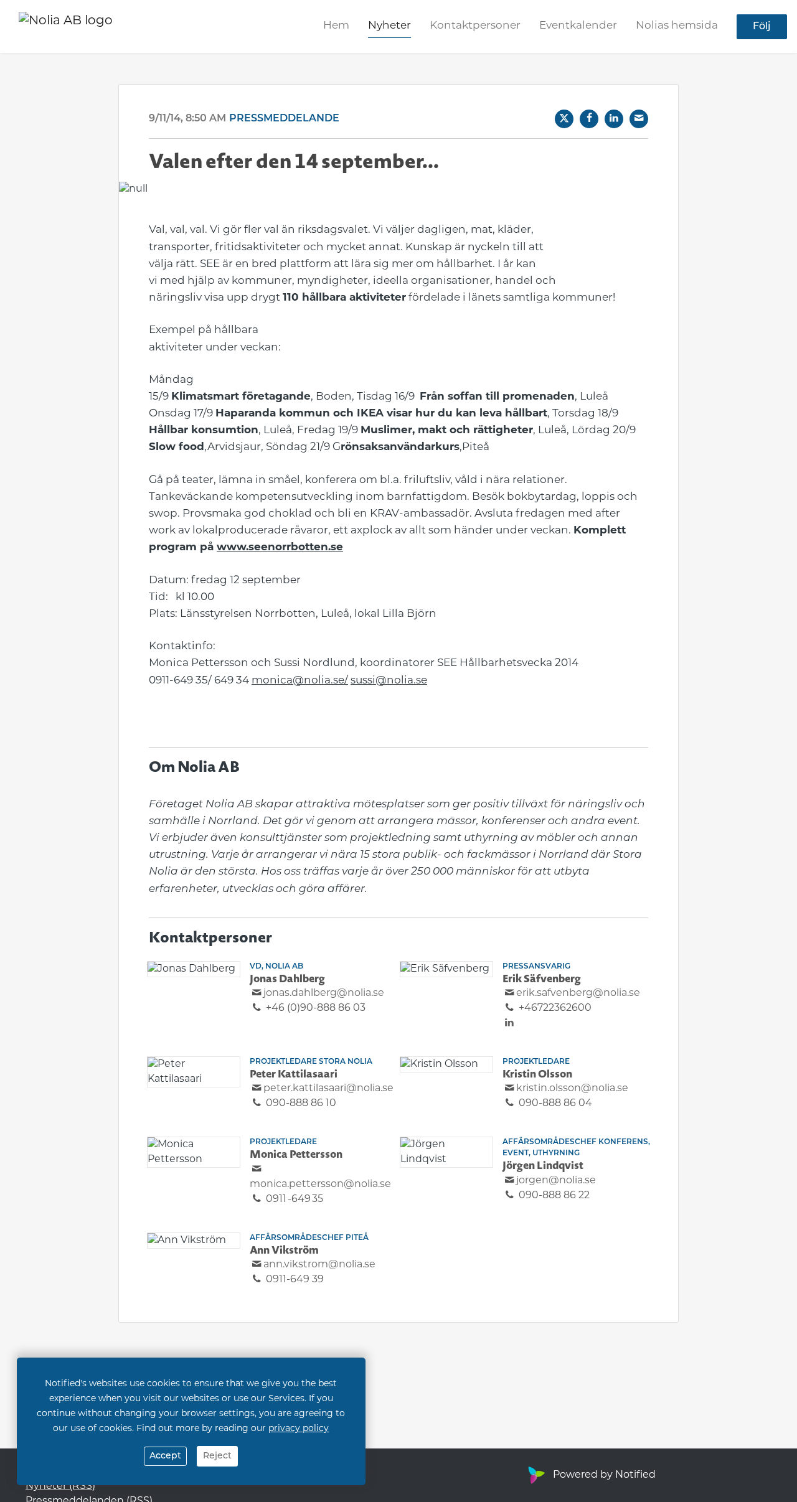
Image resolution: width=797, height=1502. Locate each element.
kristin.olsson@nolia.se (572, 1089)
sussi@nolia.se (389, 680)
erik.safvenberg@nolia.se (578, 993)
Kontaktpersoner (475, 26)
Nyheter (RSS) (60, 1486)
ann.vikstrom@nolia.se (319, 1265)
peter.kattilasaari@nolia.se (328, 1089)
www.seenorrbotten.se (280, 547)
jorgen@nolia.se (556, 1181)
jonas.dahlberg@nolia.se (323, 993)
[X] (564, 119)
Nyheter (389, 26)
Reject (217, 1456)
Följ (762, 27)
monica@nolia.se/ (300, 680)
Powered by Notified (604, 1475)
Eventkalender (578, 26)
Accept (165, 1456)
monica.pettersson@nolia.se (320, 1185)
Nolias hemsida (677, 26)
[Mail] (639, 119)
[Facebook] (589, 119)
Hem (336, 26)
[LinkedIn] (614, 119)
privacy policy (298, 1429)
